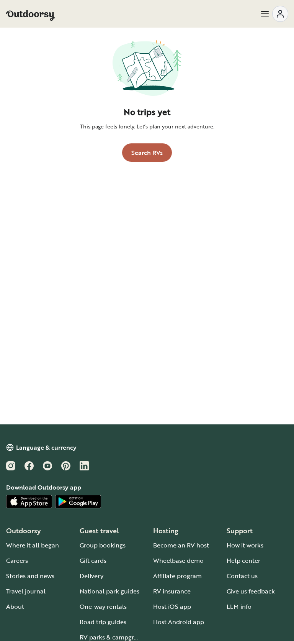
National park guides (109, 591)
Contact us (242, 575)
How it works (245, 545)
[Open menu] (274, 13)
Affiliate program (177, 575)
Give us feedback (251, 591)
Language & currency (46, 447)
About (15, 606)
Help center (243, 560)
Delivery (91, 575)
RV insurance (172, 591)
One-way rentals (103, 606)
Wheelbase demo (178, 560)
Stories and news (30, 575)
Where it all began (32, 545)
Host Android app (178, 621)
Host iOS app (172, 606)
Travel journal (26, 591)
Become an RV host (181, 545)
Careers (17, 560)
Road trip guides (103, 621)
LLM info (239, 606)
